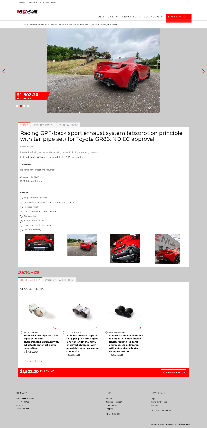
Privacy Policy (111, 405)
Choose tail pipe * (30, 280)
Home (19, 24)
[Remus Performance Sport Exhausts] (27, 12)
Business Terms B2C (114, 402)
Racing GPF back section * (59, 280)
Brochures (155, 405)
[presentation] (3, 71)
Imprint (109, 398)
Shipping (109, 408)
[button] (17, 106)
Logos (153, 398)
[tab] (24, 125)
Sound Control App (159, 402)
